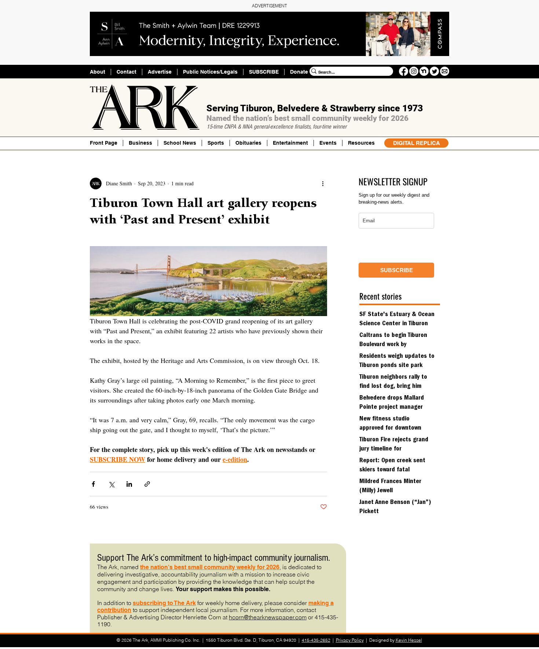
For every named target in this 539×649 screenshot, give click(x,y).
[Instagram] (413, 71)
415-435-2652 (316, 640)
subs (140, 603)
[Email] (444, 71)
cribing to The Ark (171, 603)
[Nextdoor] (424, 71)
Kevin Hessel (409, 640)
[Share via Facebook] (93, 484)
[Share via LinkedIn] (129, 484)
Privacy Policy (350, 640)
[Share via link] (147, 484)
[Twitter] (434, 71)
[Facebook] (403, 71)
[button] (361, 143)
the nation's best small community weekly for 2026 (209, 567)
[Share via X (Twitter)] (111, 484)
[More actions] (322, 183)
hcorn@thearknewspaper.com (268, 617)
